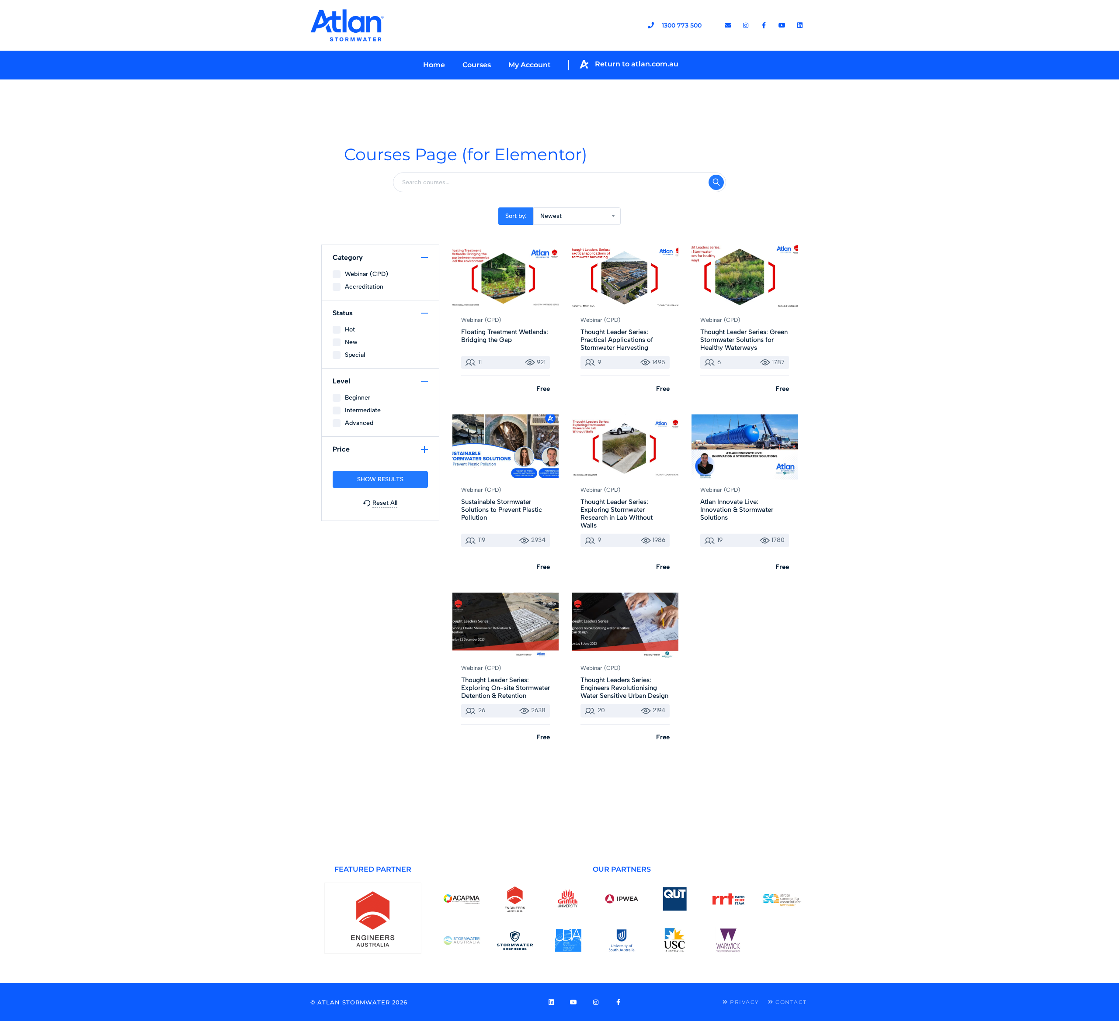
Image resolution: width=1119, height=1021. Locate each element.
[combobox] (577, 216)
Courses (476, 65)
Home (434, 65)
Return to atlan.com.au (636, 64)
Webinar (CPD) (481, 320)
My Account (529, 65)
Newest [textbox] (551, 216)
